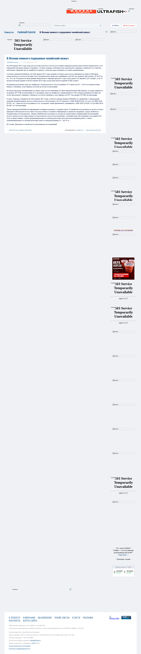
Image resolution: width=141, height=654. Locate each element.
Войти (116, 25)
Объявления (45, 617)
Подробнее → (123, 555)
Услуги (76, 617)
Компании (29, 617)
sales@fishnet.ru (35, 640)
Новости (9, 32)
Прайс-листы (62, 617)
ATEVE (34, 643)
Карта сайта (30, 620)
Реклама (88, 617)
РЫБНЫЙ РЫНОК (27, 32)
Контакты (14, 620)
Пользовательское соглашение (19, 646)
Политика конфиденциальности (19, 649)
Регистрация (130, 25)
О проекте (14, 617)
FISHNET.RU (80, 130)
